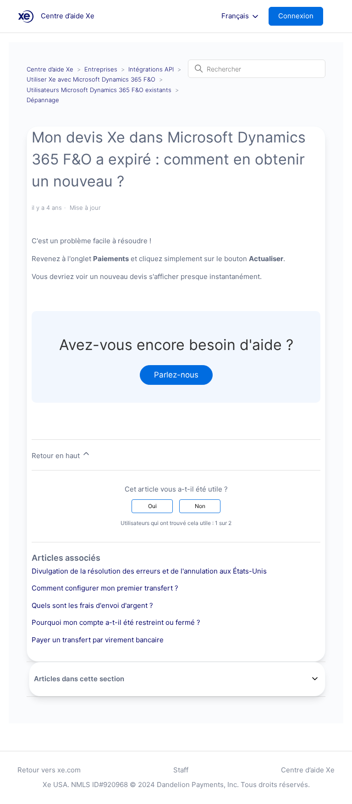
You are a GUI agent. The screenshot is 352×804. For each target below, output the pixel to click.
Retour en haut (57, 455)
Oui (152, 506)
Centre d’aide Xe (50, 69)
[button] (300, 16)
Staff (180, 770)
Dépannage (43, 100)
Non (200, 506)
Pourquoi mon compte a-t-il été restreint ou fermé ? (116, 622)
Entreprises (100, 69)
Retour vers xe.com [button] (49, 770)
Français (236, 16)
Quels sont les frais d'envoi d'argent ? (92, 605)
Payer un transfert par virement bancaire (98, 639)
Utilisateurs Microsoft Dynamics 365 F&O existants (99, 89)
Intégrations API (151, 69)
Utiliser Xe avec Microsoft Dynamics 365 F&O (91, 79)
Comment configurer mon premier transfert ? (105, 588)
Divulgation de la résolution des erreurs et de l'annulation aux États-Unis (149, 571)
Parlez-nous (176, 374)
